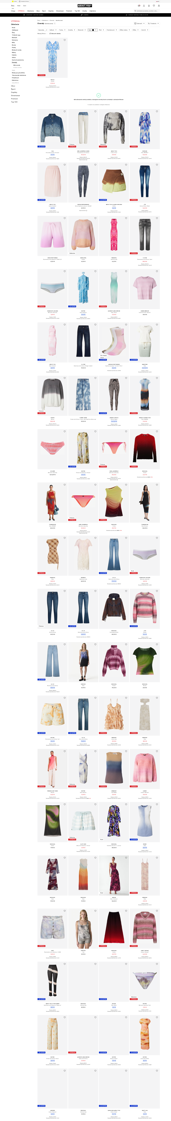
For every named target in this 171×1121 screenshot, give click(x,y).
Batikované (59, 20)
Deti (24, 5)
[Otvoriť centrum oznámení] (149, 5)
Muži (18, 5)
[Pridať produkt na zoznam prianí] (65, 40)
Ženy (12, 5)
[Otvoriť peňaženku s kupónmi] (139, 6)
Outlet (15, 1)
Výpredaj (41, 30)
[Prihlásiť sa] (144, 6)
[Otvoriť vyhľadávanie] (135, 11)
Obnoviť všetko (56, 33)
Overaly (52, 20)
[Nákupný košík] (159, 6)
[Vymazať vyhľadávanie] (159, 11)
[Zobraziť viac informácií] (52, 88)
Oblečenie (45, 20)
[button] (139, 23)
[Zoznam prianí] (154, 6)
